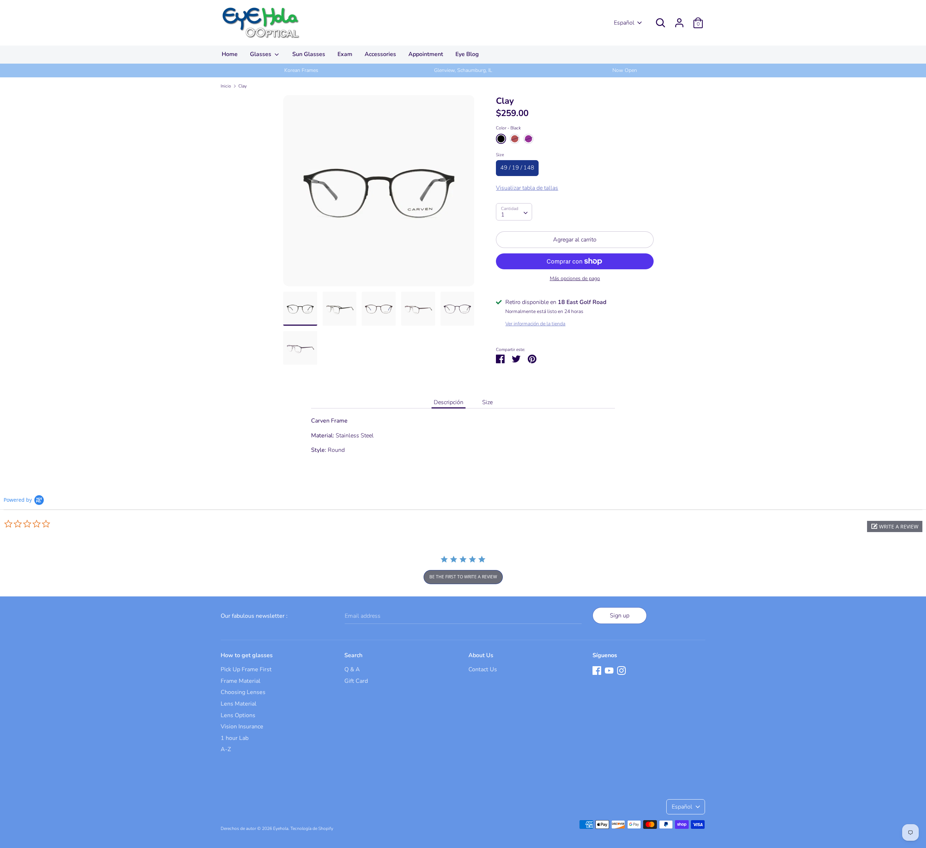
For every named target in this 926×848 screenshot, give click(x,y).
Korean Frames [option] (301, 70)
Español (624, 23)
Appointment (425, 54)
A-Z (226, 749)
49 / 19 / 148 (517, 168)
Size (500, 155)
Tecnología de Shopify (311, 828)
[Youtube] (609, 670)
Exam (344, 54)
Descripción (448, 402)
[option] (379, 193)
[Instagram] (621, 670)
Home (230, 54)
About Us (480, 655)
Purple (528, 139)
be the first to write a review (463, 577)
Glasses (261, 54)
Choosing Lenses (243, 692)
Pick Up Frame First (246, 669)
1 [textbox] (503, 215)
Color (508, 128)
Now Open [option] (624, 70)
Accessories (380, 54)
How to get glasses (247, 655)
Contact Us (482, 669)
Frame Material (240, 681)
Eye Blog (467, 54)
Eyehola (280, 828)
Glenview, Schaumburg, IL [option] (463, 70)
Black (501, 139)
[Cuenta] (679, 20)
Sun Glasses (308, 54)
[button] (894, 526)
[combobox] (514, 211)
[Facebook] (596, 670)
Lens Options (238, 715)
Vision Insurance (242, 727)
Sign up (619, 616)
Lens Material (238, 704)
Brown (515, 139)
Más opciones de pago (575, 278)
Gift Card (356, 681)
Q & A (352, 669)
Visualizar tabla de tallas (527, 188)
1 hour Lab (235, 738)
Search (353, 655)
